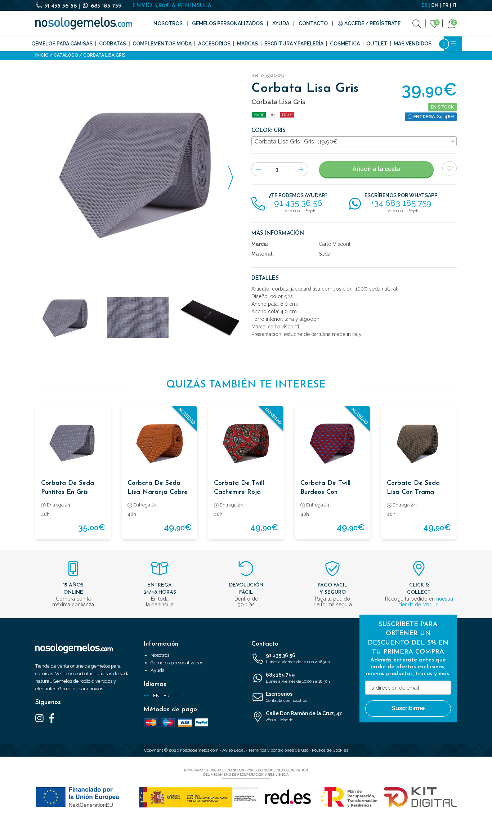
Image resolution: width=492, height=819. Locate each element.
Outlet (376, 44)
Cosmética (345, 44)
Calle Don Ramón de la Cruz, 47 (304, 716)
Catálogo (66, 55)
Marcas (247, 44)
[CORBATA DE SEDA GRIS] (138, 173)
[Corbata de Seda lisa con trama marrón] (419, 444)
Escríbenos (286, 697)
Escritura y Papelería (293, 44)
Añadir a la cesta (377, 168)
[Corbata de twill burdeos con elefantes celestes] (332, 444)
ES (424, 5)
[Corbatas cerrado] (210, 317)
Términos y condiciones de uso (278, 750)
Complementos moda (162, 44)
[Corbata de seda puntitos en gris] (73, 444)
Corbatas (112, 44)
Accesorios (214, 44)
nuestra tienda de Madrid (426, 601)
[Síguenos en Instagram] (39, 717)
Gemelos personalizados (227, 23)
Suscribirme (408, 708)
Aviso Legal (233, 750)
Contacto (313, 23)
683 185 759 (105, 6)
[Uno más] (301, 169)
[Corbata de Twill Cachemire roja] (246, 444)
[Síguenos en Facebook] (51, 717)
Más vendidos (412, 44)
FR (445, 5)
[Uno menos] (258, 169)
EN (434, 5)
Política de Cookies (330, 750)
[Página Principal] (83, 23)
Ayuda (280, 23)
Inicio (42, 55)
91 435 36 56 (61, 6)
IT (454, 5)
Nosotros (168, 23)
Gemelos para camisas (62, 44)
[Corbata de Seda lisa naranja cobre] (160, 444)
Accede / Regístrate (372, 23)
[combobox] (354, 141)
